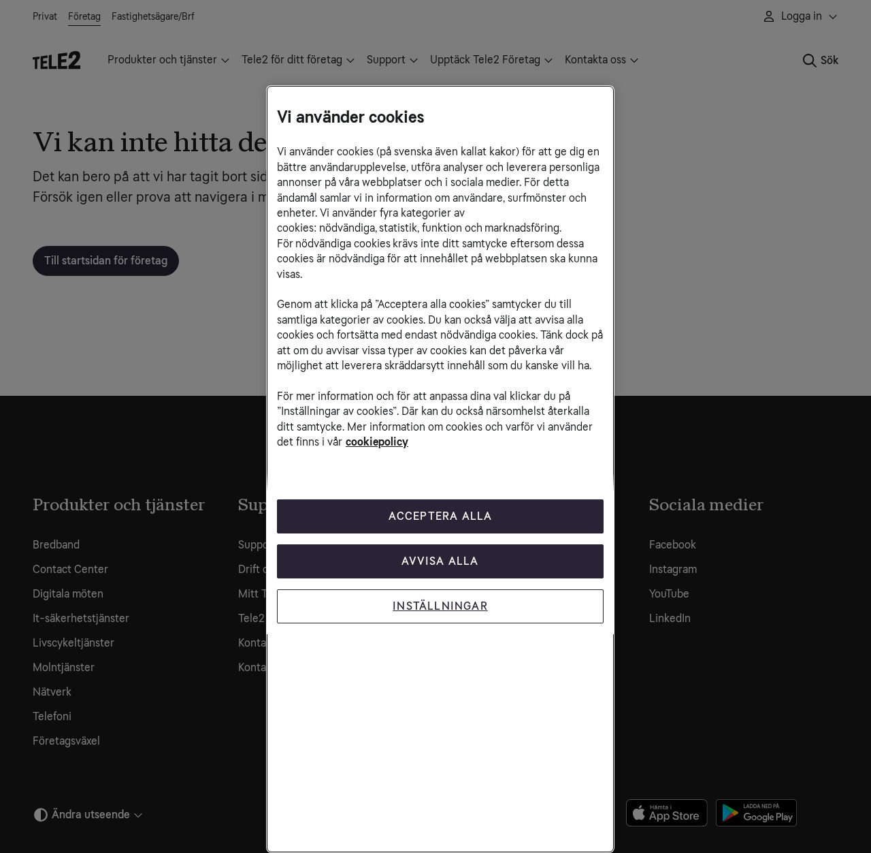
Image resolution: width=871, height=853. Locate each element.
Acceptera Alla (441, 516)
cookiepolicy (377, 441)
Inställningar (440, 606)
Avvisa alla (439, 561)
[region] (440, 469)
